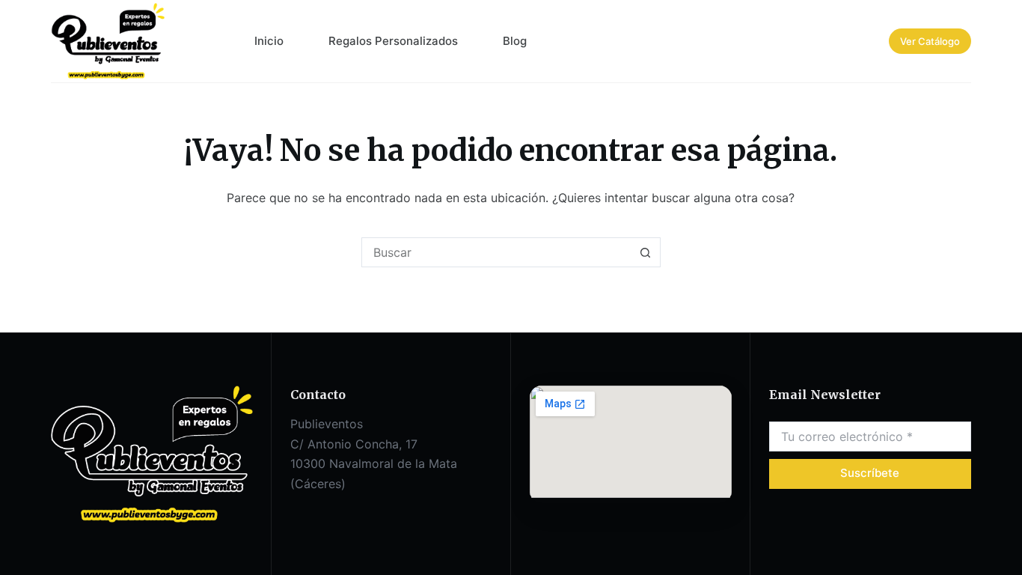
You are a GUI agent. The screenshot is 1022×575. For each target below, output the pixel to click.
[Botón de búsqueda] (645, 252)
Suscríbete (869, 473)
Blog (515, 41)
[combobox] (496, 252)
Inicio (269, 41)
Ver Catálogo (930, 41)
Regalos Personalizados (393, 41)
